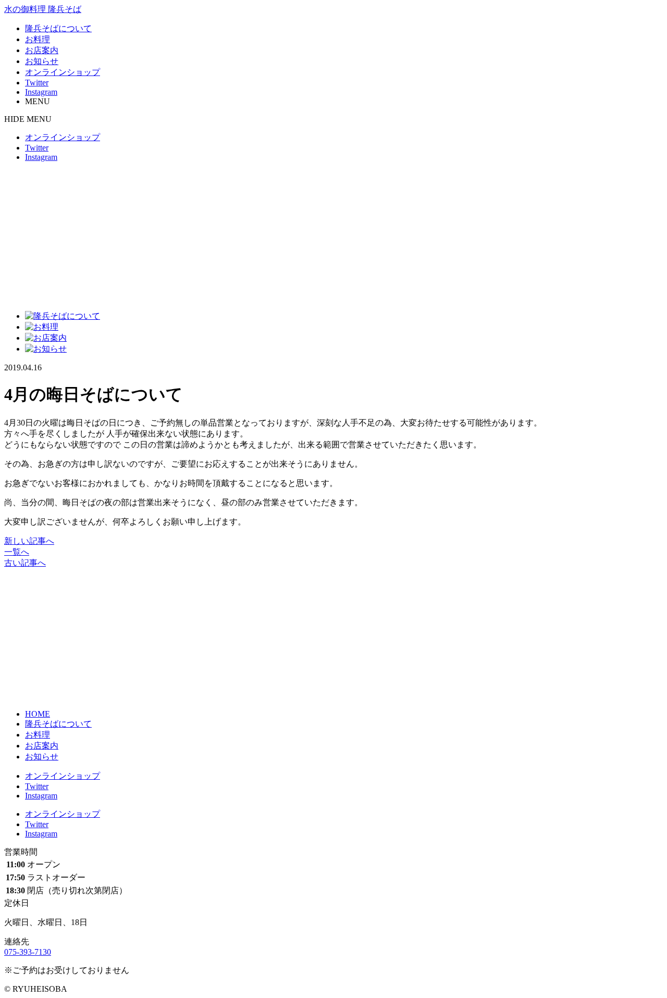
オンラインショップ (62, 72)
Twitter (36, 82)
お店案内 (41, 50)
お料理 (37, 39)
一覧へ (16, 551)
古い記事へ (25, 562)
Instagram (41, 92)
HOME (37, 713)
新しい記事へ (29, 541)
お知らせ (41, 61)
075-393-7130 (27, 951)
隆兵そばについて (58, 28)
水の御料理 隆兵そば (42, 9)
